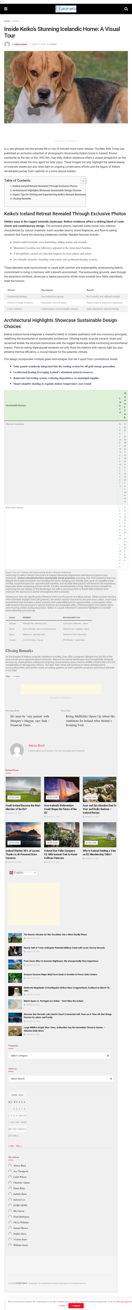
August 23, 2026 (14, 862)
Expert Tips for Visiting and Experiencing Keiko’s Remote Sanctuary (49, 194)
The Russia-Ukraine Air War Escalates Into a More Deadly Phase (55, 934)
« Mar (11, 1145)
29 (15, 1135)
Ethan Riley (19, 1188)
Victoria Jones (20, 1239)
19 (25, 1122)
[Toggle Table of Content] (82, 181)
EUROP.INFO (21, 1283)
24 (20, 1128)
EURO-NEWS (20, 1205)
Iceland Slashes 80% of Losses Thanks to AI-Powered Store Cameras (23, 854)
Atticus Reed (20, 44)
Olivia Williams (21, 1222)
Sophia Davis (19, 1233)
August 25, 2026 (91, 817)
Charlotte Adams (21, 1182)
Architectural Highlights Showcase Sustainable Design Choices (47, 190)
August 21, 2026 (53, 862)
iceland (16, 676)
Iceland (16, 21)
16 (17, 1122)
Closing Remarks (22, 198)
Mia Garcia (18, 1211)
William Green (20, 1245)
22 (15, 1128)
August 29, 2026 (14, 813)
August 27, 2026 (53, 817)
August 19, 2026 (91, 858)
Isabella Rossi (20, 1194)
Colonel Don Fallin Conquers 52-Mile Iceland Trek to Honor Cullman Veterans (60, 854)
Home (7, 21)
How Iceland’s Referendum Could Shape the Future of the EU (60, 809)
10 (20, 1115)
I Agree (76, 1305)
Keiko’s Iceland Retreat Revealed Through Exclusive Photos (45, 186)
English (18, 872)
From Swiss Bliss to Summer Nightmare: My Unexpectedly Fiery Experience (61, 961)
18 (22, 1122)
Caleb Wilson (19, 1177)
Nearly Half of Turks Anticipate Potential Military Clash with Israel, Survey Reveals (64, 947)
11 (22, 1115)
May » (19, 1145)
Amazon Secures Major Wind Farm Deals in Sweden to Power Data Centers (60, 974)
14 (12, 1122)
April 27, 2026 (38, 44)
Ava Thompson (20, 1171)
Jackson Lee (19, 1199)
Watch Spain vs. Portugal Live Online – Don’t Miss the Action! (53, 1001)
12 (25, 1115)
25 (22, 1128)
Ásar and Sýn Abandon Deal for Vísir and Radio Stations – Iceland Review (100, 809)
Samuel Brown (20, 1228)
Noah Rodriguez (21, 1216)
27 (9, 1135)
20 (9, 1128)
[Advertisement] (66, 132)
